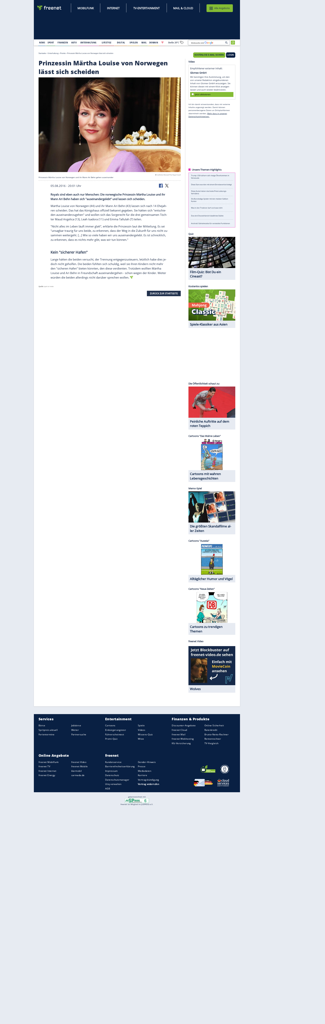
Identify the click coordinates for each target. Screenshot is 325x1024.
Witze (141, 738)
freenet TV (44, 766)
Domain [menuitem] (153, 42)
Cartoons (110, 725)
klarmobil (76, 771)
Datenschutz (112, 775)
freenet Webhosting (183, 738)
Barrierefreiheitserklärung (120, 766)
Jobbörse (76, 725)
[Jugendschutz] (137, 800)
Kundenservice (113, 762)
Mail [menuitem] (144, 42)
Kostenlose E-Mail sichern (209, 55)
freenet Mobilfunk (48, 762)
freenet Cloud (179, 730)
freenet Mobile (79, 766)
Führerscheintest (114, 734)
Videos (141, 730)
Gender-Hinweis (147, 762)
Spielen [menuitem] (134, 42)
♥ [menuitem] (162, 42)
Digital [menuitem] (121, 42)
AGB (107, 788)
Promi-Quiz (111, 738)
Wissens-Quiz (145, 734)
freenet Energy (47, 775)
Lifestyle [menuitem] (107, 42)
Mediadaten (144, 771)
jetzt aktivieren (202, 94)
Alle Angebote (222, 8)
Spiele (141, 725)
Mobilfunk (85, 8)
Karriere (142, 775)
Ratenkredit (210, 730)
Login (230, 55)
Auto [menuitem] (74, 42)
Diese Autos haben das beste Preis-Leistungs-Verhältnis (209, 192)
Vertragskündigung (148, 779)
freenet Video (78, 762)
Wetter (75, 730)
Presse (142, 766)
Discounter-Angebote (184, 725)
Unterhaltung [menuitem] (88, 42)
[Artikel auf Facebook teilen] (161, 185)
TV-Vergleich (211, 743)
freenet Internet (47, 771)
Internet (113, 8)
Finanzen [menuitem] (63, 42)
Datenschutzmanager (117, 779)
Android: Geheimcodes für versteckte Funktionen (210, 223)
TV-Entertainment (146, 8)
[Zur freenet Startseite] (49, 8)
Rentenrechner (212, 738)
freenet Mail (178, 734)
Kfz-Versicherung (181, 743)
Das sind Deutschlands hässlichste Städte (207, 215)
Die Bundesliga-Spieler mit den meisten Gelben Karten (209, 200)
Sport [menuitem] (51, 42)
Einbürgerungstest (115, 730)
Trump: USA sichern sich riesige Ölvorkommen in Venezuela (210, 176)
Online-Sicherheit (214, 725)
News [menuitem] (42, 42)
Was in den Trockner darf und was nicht (206, 208)
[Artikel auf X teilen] (167, 185)
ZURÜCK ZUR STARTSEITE (164, 293)
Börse (42, 725)
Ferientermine (46, 734)
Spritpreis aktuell (48, 730)
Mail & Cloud (183, 8)
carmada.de (78, 775)
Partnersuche (78, 734)
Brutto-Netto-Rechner (216, 734)
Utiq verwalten (113, 784)
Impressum (111, 771)
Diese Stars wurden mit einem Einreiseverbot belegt (211, 184)
